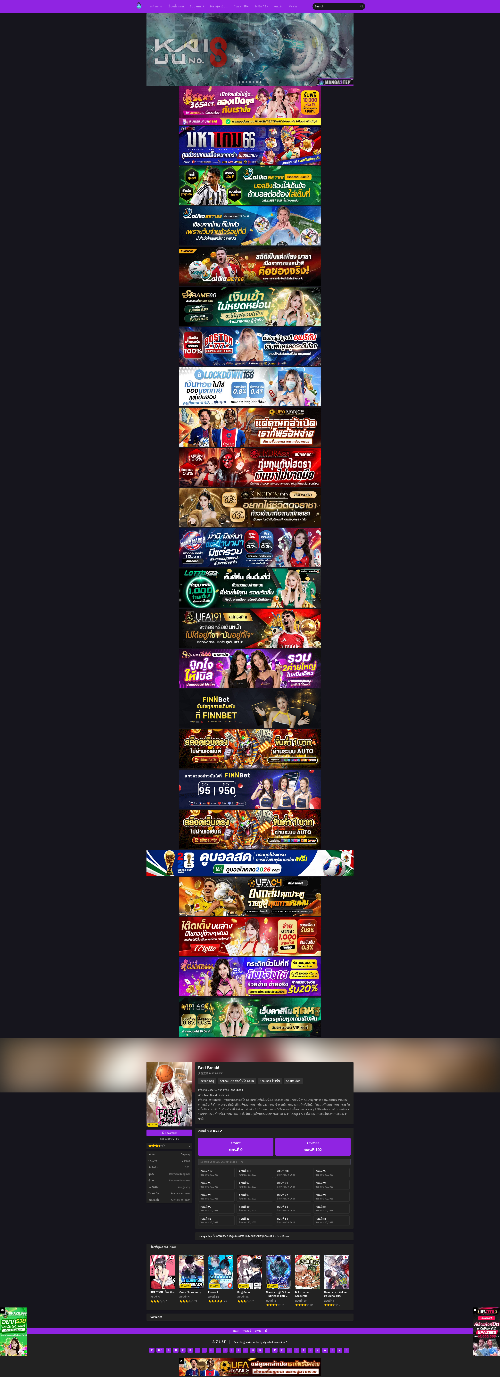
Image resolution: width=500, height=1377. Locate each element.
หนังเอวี (247, 1330)
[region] (250, 49)
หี (266, 1330)
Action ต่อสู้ (207, 1081)
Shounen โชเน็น (270, 1081)
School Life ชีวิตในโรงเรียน (237, 1081)
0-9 (160, 1350)
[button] (250, 49)
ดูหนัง (258, 1330)
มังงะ (236, 1330)
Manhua (186, 1160)
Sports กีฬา (293, 1081)
